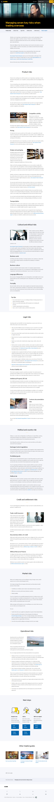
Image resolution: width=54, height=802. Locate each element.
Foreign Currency (14, 733)
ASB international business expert (17, 563)
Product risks (8, 30)
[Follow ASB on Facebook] (7, 791)
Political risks (29, 30)
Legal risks (22, 30)
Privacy (24, 797)
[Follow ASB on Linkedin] (33, 791)
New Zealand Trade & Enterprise (16, 55)
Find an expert (44, 30)
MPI (25, 471)
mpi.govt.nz (27, 469)
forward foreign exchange (16, 615)
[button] (2, 1)
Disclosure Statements (28, 797)
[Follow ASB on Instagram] (46, 791)
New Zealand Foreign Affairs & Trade (23, 418)
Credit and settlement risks (39, 30)
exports (20, 472)
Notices (34, 797)
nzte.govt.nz (22, 670)
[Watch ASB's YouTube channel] (46, 794)
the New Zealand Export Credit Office (25, 59)
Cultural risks (15, 30)
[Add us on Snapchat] (20, 794)
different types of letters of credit (30, 546)
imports (15, 472)
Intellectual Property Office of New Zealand (28, 348)
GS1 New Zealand (31, 187)
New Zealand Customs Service (17, 471)
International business (9, 779)
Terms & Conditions (19, 797)
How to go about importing (11, 761)
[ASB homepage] (5, 1)
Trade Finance (14, 726)
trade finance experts (20, 52)
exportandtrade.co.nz (37, 57)
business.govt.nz (34, 469)
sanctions (29, 489)
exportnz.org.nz (13, 59)
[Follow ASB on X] (20, 791)
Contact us (14, 797)
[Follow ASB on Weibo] (33, 794)
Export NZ (13, 364)
